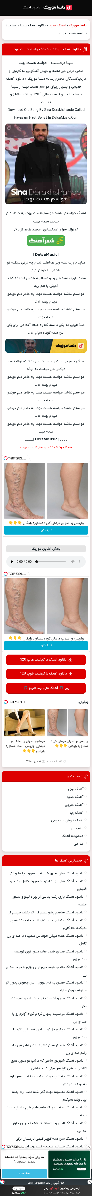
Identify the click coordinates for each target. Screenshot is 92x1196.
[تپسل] (5, 458)
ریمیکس (77, 828)
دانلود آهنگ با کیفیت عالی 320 (43, 659)
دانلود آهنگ (31, 7)
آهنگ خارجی (74, 805)
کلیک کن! (46, 530)
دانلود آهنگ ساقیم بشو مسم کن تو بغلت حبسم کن (45, 912)
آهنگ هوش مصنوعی (67, 820)
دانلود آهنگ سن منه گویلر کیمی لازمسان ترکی (50, 1139)
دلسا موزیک (78, 25)
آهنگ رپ (77, 812)
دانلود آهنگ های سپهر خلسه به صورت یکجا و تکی (46, 873)
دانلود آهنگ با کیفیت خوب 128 (43, 673)
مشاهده (24, 1174)
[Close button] (88, 1147)
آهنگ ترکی (76, 789)
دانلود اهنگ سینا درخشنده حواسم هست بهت (47, 49)
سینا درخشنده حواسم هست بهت (46, 447)
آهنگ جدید (57, 25)
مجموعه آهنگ (73, 836)
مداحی (79, 844)
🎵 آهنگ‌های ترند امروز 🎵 (43, 688)
